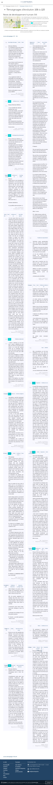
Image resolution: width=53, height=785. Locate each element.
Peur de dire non (12, 393)
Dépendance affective (7, 176)
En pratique (17, 766)
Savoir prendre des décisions (20, 666)
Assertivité (46, 647)
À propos (17, 762)
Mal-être (5, 215)
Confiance (30, 647)
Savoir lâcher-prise (44, 43)
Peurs (22, 453)
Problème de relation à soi (44, 286)
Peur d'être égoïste (21, 215)
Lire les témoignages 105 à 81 (10, 756)
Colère (19, 42)
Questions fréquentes (20, 768)
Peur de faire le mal (13, 666)
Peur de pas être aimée (38, 649)
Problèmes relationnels (19, 339)
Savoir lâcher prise (6, 586)
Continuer (49, 782)
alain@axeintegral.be (34, 771)
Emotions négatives (20, 393)
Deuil (8, 214)
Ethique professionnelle (19, 771)
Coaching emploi (21, 176)
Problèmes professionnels (31, 452)
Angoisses (6, 393)
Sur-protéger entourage (12, 42)
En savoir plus (35, 782)
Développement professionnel (18, 135)
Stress (39, 625)
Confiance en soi (16, 101)
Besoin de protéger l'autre (20, 586)
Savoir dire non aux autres (19, 629)
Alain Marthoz (18, 764)
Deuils (14, 453)
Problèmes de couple (37, 549)
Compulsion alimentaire (32, 43)
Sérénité (22, 101)
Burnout (4, 453)
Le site (5, 762)
